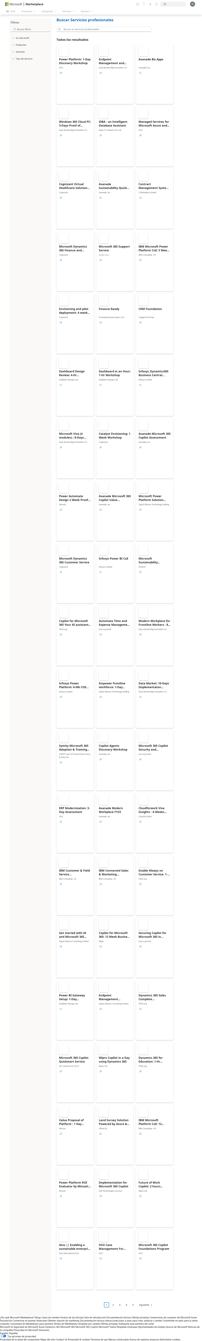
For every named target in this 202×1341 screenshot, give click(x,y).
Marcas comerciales (118, 1339)
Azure (42, 1326)
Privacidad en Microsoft (26, 1330)
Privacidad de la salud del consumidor (20, 1339)
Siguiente (144, 1304)
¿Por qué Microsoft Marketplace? (17, 1317)
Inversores (44, 1330)
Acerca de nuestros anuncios (144, 1339)
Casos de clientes (50, 1317)
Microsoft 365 (67, 1326)
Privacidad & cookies (79, 1339)
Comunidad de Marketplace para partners (31, 1323)
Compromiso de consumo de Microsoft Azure (173, 1317)
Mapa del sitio (47, 1339)
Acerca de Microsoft (176, 1326)
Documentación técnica (119, 1317)
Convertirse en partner (24, 1320)
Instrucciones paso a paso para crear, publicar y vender (133, 1320)
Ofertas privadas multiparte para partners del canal (127, 1323)
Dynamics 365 (52, 1326)
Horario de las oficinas (71, 1317)
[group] (60, 72)
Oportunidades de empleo (152, 1326)
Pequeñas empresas (127, 1326)
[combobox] (105, 29)
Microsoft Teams (107, 1326)
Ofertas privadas (140, 1317)
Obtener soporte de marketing (63, 1320)
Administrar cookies (170, 1339)
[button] (59, 29)
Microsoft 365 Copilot (86, 1326)
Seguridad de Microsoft (25, 1326)
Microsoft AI (6, 1326)
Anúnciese (41, 1320)
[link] (75, 74)
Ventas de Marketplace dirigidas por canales (77, 1323)
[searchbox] (33, 29)
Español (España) (9, 1333)
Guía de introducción (95, 1317)
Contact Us (61, 1339)
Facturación (6, 1320)
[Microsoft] (13, 4)
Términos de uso (99, 1339)
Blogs (38, 1317)
